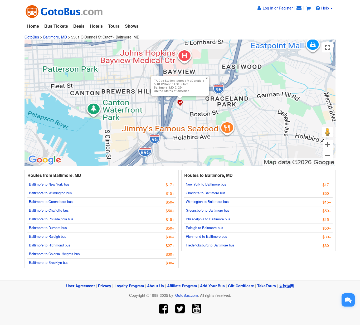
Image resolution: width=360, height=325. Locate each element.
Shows (132, 26)
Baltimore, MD (55, 37)
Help (325, 8)
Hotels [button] (96, 26)
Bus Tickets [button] (56, 26)
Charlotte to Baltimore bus (206, 192)
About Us (155, 285)
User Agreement (80, 285)
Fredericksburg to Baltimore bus (210, 245)
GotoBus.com (186, 295)
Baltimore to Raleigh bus (47, 236)
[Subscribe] (196, 308)
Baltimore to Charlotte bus (49, 210)
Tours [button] (114, 26)
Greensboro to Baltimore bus (208, 210)
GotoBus (32, 37)
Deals (79, 26)
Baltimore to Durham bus (48, 227)
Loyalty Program (129, 285)
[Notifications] (298, 8)
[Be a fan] (163, 308)
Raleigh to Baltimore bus (204, 227)
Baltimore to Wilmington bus (50, 192)
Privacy (104, 285)
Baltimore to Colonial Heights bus (54, 253)
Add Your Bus (212, 285)
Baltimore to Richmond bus (49, 245)
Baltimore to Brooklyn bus (49, 262)
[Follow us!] (180, 308)
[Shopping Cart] (308, 8)
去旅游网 (286, 285)
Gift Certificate (241, 285)
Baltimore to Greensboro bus (51, 201)
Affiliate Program (182, 285)
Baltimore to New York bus (49, 184)
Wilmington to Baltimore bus (207, 201)
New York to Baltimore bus (206, 184)
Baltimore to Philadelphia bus (51, 218)
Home (33, 26)
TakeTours (266, 285)
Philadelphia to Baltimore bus (208, 218)
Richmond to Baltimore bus (206, 236)
